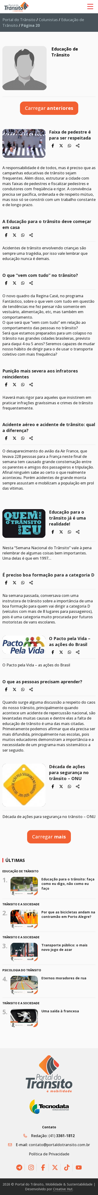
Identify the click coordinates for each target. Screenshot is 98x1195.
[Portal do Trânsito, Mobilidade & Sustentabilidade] (49, 1073)
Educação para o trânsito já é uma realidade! (67, 518)
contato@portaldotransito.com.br (59, 1144)
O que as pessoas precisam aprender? (42, 681)
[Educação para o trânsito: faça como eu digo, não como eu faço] (24, 886)
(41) (62, 1135)
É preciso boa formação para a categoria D (48, 575)
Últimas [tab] (15, 860)
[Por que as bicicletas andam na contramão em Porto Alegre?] (24, 919)
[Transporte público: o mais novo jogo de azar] (24, 952)
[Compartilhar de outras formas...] (78, 146)
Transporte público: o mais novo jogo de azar (64, 947)
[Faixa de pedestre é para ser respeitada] (23, 143)
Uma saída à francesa (60, 1011)
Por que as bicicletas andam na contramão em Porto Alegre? (68, 914)
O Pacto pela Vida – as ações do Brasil (69, 641)
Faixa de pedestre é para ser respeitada (70, 135)
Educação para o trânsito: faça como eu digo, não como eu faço (67, 884)
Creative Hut (63, 1189)
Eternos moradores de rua (63, 978)
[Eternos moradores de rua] (24, 985)
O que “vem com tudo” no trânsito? (40, 275)
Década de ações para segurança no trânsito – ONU (69, 772)
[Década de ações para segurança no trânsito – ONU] (23, 785)
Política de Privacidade (49, 1154)
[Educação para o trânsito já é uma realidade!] (23, 523)
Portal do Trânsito (18, 19)
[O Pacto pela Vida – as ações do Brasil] (23, 645)
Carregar (49, 108)
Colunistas (48, 19)
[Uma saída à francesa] (24, 1018)
